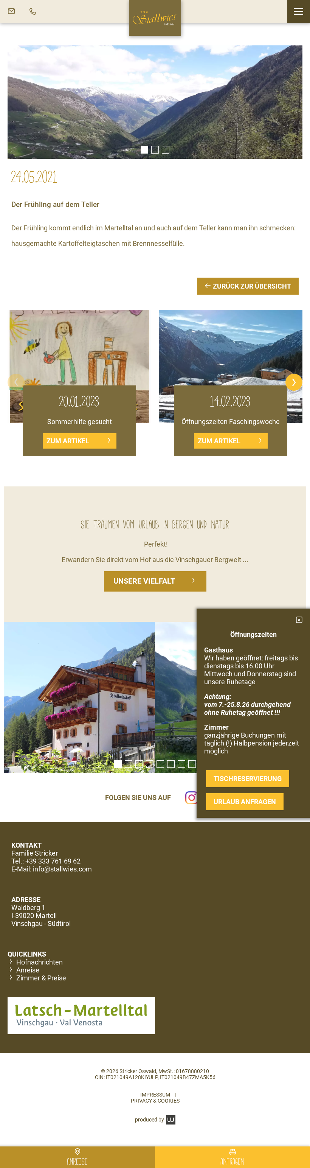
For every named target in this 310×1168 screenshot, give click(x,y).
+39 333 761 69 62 (53, 861)
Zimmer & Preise (41, 978)
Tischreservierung (248, 779)
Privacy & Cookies (155, 1101)
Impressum (155, 1095)
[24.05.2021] (155, 102)
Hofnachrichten (39, 962)
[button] (298, 11)
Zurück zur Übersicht (251, 286)
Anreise (27, 970)
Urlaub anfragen (245, 802)
